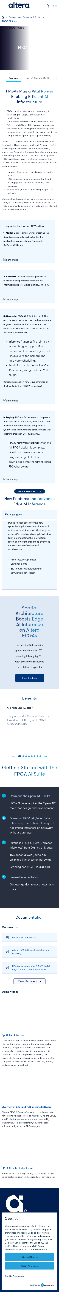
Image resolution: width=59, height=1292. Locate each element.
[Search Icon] (47, 6)
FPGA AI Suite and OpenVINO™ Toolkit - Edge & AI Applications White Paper (32, 968)
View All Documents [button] (27, 981)
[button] (44, 17)
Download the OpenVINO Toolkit (30, 796)
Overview (13, 78)
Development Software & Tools (24, 17)
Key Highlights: (13, 514)
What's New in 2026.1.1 (38, 78)
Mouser (48, 847)
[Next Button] (45, 756)
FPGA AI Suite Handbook (24, 937)
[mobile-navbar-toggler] (5, 6)
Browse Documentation (24, 877)
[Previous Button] (13, 756)
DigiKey (35, 847)
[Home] (19, 6)
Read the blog (29, 678)
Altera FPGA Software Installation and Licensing (30, 952)
